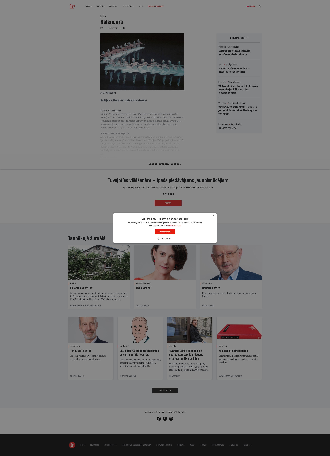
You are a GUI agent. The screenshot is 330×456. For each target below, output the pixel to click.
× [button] (214, 215)
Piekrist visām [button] (165, 232)
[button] (165, 238)
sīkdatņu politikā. (174, 225)
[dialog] (165, 228)
